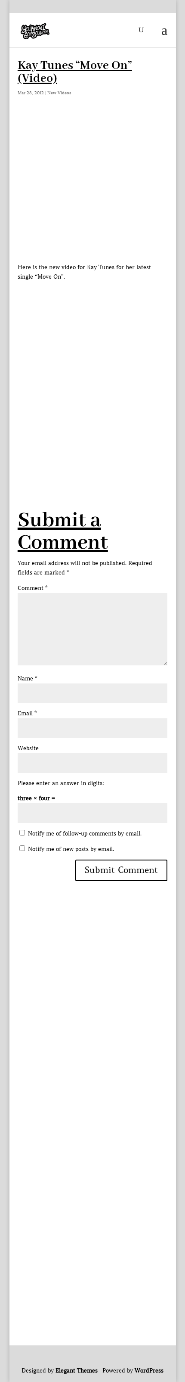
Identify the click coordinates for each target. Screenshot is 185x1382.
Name (27, 678)
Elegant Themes (77, 1370)
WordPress (149, 1370)
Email (27, 713)
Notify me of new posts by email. (71, 849)
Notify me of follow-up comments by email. (85, 833)
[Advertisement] (92, 374)
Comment (32, 588)
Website (28, 748)
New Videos (59, 93)
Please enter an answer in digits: (61, 783)
